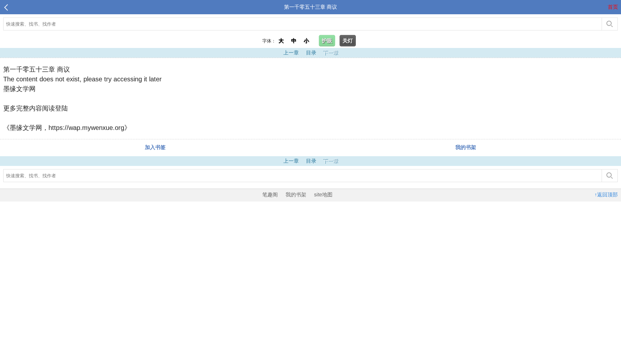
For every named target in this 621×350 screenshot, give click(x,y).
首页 (613, 7)
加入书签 (155, 147)
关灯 (348, 40)
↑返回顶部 (606, 194)
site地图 (323, 194)
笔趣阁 (270, 194)
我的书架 (465, 147)
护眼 (327, 40)
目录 (311, 52)
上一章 (291, 52)
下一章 (330, 52)
